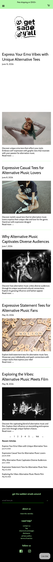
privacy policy (27, 536)
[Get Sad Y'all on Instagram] (29, 552)
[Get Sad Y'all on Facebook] (21, 552)
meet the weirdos (26, 514)
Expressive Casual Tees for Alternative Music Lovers (23, 453)
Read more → (8, 155)
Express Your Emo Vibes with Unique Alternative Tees (24, 446)
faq (26, 528)
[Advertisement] (26, 88)
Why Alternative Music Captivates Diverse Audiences (24, 460)
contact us (26, 526)
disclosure (26, 533)
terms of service (26, 538)
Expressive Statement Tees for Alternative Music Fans (24, 467)
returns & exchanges (26, 531)
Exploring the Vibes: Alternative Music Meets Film (23, 474)
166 (37, 436)
